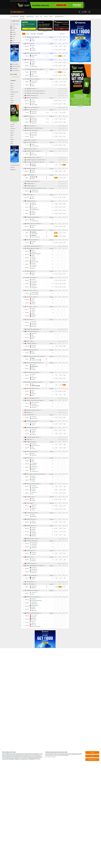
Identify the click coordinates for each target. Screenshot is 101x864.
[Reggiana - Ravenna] (45, 303)
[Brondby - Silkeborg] (45, 171)
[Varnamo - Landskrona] (45, 531)
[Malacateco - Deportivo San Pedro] (45, 236)
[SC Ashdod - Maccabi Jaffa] (45, 286)
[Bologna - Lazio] (45, 46)
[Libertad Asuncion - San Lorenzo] (45, 406)
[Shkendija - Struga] (45, 394)
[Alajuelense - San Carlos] (45, 164)
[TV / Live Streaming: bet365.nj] (52, 352)
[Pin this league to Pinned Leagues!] (44, 69)
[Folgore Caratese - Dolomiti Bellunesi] (45, 293)
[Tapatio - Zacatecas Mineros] (45, 359)
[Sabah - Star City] (45, 352)
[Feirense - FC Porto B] (45, 433)
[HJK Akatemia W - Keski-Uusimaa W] (45, 191)
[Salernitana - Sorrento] (45, 315)
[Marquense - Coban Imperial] (45, 232)
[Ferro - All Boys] (45, 85)
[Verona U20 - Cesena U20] (45, 322)
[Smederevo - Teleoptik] (45, 489)
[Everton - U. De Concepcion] (45, 145)
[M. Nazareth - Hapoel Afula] (45, 283)
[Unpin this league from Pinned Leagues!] (38, 37)
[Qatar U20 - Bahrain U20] (45, 609)
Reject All (92, 756)
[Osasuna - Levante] (45, 62)
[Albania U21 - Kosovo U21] (45, 619)
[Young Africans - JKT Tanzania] (45, 543)
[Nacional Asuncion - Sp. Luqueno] (45, 403)
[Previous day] (58, 34)
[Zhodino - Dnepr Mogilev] (45, 103)
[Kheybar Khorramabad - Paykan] (45, 254)
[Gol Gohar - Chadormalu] (45, 264)
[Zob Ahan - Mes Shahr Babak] (45, 261)
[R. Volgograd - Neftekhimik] (45, 464)
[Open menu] (89, 12)
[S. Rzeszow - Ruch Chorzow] (45, 417)
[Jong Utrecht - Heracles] (45, 378)
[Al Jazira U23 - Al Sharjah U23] (45, 568)
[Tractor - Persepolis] (45, 251)
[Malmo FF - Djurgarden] (45, 522)
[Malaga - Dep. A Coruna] (45, 65)
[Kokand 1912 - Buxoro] (45, 593)
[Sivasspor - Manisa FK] (45, 559)
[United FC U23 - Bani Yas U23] (45, 571)
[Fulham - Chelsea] (45, 39)
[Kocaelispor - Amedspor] (45, 553)
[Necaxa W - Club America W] (45, 365)
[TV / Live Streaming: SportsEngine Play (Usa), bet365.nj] (52, 75)
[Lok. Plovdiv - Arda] (45, 136)
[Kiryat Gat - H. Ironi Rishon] (45, 280)
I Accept (92, 752)
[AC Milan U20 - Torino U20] (45, 325)
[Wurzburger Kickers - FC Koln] (45, 210)
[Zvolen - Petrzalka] (45, 499)
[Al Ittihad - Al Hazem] (45, 480)
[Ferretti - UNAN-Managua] (45, 384)
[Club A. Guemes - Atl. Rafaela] (45, 81)
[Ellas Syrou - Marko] (45, 226)
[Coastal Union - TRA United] (45, 546)
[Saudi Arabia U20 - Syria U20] (45, 606)
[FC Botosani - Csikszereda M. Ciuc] (45, 444)
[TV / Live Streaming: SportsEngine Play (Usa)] (52, 81)
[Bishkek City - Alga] (45, 334)
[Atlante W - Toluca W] (45, 368)
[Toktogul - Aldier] (45, 337)
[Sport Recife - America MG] (45, 122)
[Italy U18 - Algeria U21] (45, 622)
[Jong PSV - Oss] (45, 375)
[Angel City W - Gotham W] (45, 586)
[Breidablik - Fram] (45, 242)
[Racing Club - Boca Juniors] (45, 72)
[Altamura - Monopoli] (45, 309)
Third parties (37, 759)
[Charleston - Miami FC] (45, 578)
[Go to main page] (20, 12)
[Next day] (67, 34)
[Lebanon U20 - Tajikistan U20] (45, 603)
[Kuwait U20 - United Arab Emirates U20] (45, 599)
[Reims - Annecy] (45, 197)
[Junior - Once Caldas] (45, 153)
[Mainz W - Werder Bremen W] (45, 220)
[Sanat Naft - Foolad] (45, 267)
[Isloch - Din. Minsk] (45, 100)
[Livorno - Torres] (45, 299)
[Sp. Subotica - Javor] (45, 493)
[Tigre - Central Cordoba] (45, 75)
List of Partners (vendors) (50, 756)
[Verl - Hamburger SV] (45, 207)
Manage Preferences (92, 759)
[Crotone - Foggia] (45, 312)
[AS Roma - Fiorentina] (45, 49)
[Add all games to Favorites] (23, 37)
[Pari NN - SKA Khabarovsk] (45, 470)
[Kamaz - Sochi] (45, 460)
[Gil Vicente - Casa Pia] (45, 424)
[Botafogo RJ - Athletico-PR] (45, 112)
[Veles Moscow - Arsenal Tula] (45, 467)
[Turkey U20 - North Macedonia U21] (45, 625)
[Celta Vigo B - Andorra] (45, 505)
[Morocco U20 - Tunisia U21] (45, 615)
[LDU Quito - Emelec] (45, 177)
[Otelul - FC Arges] (45, 447)
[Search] (79, 12)
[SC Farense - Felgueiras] (45, 430)
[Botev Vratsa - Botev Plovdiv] (45, 133)
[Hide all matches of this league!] (67, 37)
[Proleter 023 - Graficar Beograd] (45, 486)
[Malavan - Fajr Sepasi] (45, 257)
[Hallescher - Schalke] (45, 213)
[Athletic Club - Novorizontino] (45, 119)
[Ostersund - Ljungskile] (45, 528)
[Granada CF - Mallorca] (45, 509)
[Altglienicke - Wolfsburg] (45, 203)
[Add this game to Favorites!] (23, 40)
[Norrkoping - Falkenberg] (45, 535)
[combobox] (62, 34)
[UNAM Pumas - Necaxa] (45, 56)
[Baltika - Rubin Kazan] (45, 454)
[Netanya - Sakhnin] (45, 274)
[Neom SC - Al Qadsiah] (45, 476)
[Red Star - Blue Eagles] (45, 515)
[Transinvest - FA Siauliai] (45, 346)
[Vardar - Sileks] (45, 391)
